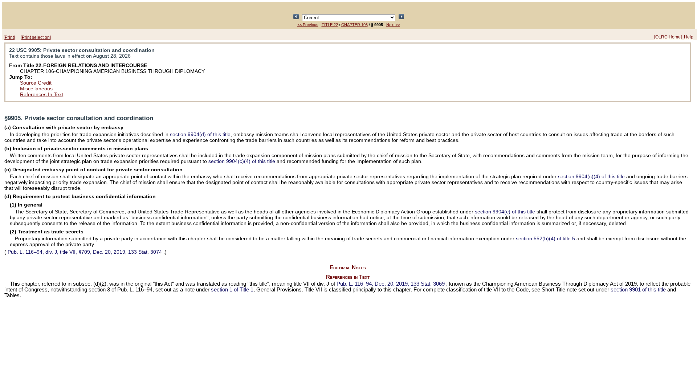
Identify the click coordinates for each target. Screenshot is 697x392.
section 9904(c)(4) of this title (241, 161)
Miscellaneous (36, 88)
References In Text (41, 94)
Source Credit (36, 83)
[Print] (9, 37)
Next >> (393, 25)
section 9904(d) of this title (200, 134)
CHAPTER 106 (354, 25)
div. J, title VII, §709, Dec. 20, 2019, (85, 252)
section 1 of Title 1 (232, 290)
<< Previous (307, 25)
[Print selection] (36, 37)
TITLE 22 (330, 25)
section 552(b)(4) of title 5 (545, 238)
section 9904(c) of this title (505, 212)
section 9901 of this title (638, 290)
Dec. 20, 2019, (391, 284)
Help (688, 37)
